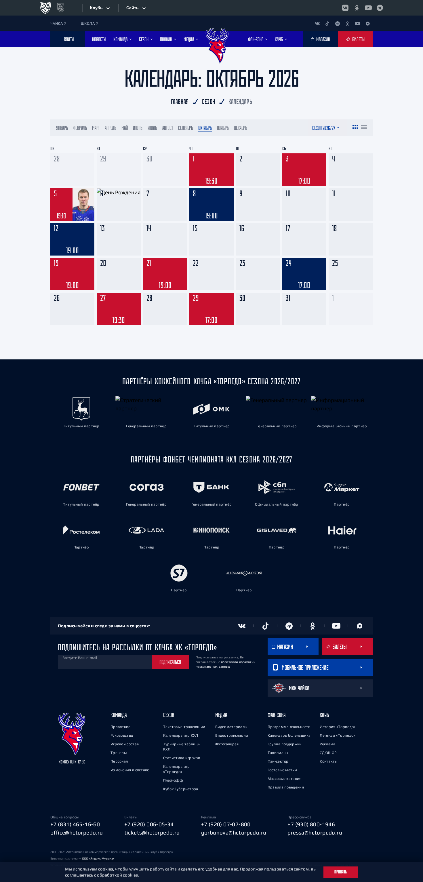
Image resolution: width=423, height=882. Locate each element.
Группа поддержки (285, 744)
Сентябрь (185, 128)
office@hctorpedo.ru (76, 832)
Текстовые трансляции (184, 727)
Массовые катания (285, 778)
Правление (120, 727)
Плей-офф (173, 780)
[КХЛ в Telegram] (380, 8)
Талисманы (278, 752)
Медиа (221, 715)
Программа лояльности (289, 727)
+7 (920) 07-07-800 (226, 824)
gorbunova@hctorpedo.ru (233, 832)
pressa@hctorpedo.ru (314, 832)
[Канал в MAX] (368, 23)
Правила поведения (286, 787)
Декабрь (240, 128)
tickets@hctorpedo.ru (152, 832)
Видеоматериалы (231, 727)
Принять (340, 872)
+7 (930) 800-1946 (311, 824)
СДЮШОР (328, 752)
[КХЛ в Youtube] (368, 8)
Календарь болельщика (289, 735)
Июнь (137, 128)
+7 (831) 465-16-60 (75, 824)
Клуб (324, 715)
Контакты (328, 761)
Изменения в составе (129, 770)
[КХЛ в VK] (345, 8)
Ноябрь (223, 128)
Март (96, 128)
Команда (118, 715)
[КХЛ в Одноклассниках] (357, 8)
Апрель (110, 128)
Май (124, 128)
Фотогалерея (227, 744)
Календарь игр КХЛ (180, 735)
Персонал (119, 761)
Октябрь (205, 128)
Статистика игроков (181, 758)
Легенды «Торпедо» (337, 735)
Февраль (80, 128)
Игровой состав (124, 744)
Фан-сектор (278, 761)
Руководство (121, 735)
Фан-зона (276, 715)
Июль (152, 128)
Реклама (327, 744)
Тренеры (118, 752)
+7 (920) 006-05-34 (149, 824)
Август (167, 128)
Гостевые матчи (282, 770)
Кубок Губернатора (180, 789)
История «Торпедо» (337, 727)
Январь (62, 128)
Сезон (168, 715)
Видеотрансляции (231, 735)
